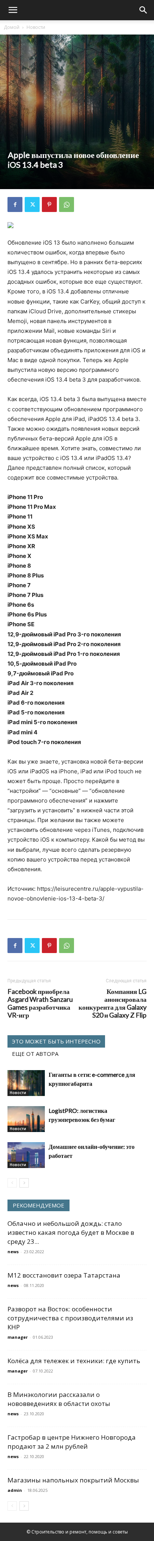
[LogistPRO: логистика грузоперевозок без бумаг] (26, 1119)
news (13, 1251)
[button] (13, 10)
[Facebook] (14, 204)
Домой (11, 27)
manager (17, 1337)
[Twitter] (32, 204)
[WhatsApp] (66, 204)
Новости (36, 27)
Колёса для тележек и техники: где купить (73, 1360)
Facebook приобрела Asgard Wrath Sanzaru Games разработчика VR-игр (40, 1003)
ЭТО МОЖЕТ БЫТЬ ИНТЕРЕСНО (56, 1041)
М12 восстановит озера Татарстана (63, 1275)
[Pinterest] (49, 204)
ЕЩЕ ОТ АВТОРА (35, 1053)
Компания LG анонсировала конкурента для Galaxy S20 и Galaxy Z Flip (112, 1003)
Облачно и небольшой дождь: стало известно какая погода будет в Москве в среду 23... (70, 1232)
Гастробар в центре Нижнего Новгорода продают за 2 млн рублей (71, 1442)
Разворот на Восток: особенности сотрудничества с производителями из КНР (70, 1318)
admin (14, 1490)
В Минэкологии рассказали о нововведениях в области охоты (58, 1399)
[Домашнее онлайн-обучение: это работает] (26, 1155)
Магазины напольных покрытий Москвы (73, 1480)
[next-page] (24, 1183)
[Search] (143, 10)
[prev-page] (12, 1183)
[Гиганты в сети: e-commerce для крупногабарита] (26, 1083)
